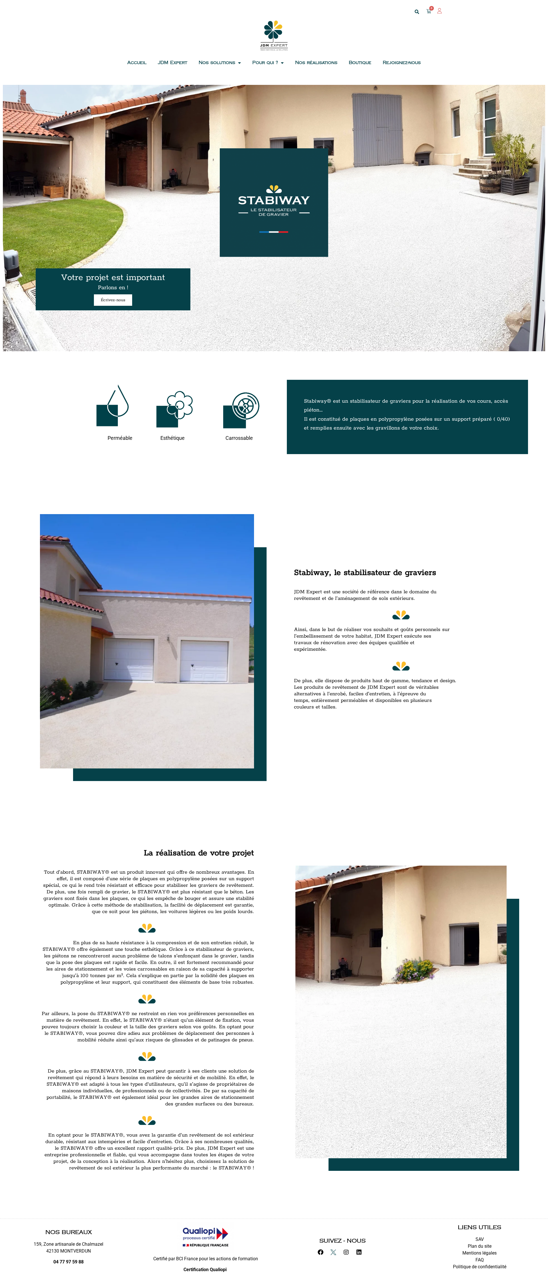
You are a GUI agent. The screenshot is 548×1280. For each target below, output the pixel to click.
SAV (480, 1239)
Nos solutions (217, 63)
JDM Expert (172, 63)
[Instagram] (349, 1255)
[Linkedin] (362, 1255)
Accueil (136, 63)
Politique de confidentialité (479, 1266)
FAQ (480, 1260)
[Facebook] (323, 1255)
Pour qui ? (265, 63)
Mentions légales (479, 1253)
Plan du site (479, 1246)
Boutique (360, 63)
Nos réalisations (316, 63)
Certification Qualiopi (206, 1269)
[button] (417, 12)
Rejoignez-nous (402, 63)
